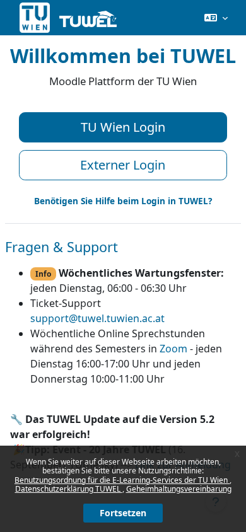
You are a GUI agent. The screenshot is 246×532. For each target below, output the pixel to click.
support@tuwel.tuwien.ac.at (97, 318)
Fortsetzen (123, 513)
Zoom (173, 349)
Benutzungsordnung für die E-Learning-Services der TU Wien (122, 480)
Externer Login (122, 164)
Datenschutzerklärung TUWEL (68, 488)
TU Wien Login (123, 127)
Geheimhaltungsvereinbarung (178, 488)
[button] (216, 17)
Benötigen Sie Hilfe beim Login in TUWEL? (123, 201)
